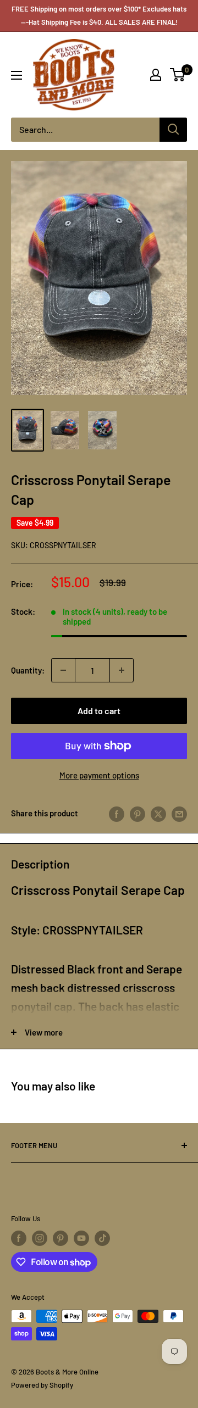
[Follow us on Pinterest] (60, 1238)
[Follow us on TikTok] (102, 1238)
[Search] (173, 130)
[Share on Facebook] (116, 813)
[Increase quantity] (121, 670)
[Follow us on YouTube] (81, 1238)
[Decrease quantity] (63, 670)
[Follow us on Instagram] (39, 1238)
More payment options (99, 775)
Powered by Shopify (42, 1385)
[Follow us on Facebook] (18, 1238)
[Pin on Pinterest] (137, 813)
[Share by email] (179, 813)
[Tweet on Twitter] (158, 813)
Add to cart (99, 710)
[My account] (155, 75)
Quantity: (28, 670)
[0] (178, 74)
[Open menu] (16, 75)
